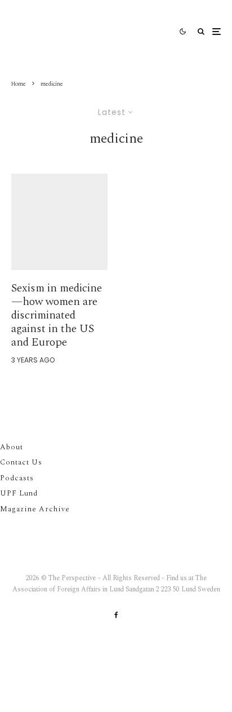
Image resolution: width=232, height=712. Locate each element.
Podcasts (17, 478)
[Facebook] (116, 615)
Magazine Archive (35, 509)
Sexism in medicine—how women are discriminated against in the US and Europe (56, 315)
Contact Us (21, 462)
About (11, 447)
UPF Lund (19, 493)
